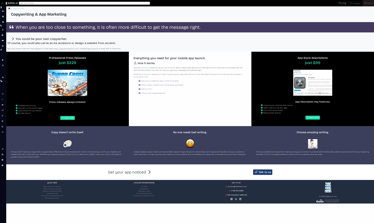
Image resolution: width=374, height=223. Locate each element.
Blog (3, 22)
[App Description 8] (323, 93)
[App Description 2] (302, 93)
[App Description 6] (316, 93)
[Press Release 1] (60, 93)
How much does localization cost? (52, 195)
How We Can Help (3, 149)
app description (194, 68)
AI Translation (144, 189)
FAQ (3, 16)
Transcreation (3, 77)
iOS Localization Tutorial (3, 99)
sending (144, 68)
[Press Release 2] (64, 93)
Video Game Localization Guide (3, 110)
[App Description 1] (298, 93)
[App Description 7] (319, 93)
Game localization (3, 40)
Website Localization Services (52, 191)
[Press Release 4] (71, 93)
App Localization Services (52, 186)
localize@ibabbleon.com (237, 186)
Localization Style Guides (3, 154)
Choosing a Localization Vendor (144, 195)
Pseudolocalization (3, 94)
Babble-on (13, 3)
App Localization (3, 29)
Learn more (68, 118)
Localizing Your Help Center (3, 165)
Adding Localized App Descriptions (3, 115)
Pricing (342, 3)
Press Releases (3, 65)
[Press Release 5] (74, 93)
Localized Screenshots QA (3, 132)
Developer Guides (144, 191)
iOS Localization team (52, 198)
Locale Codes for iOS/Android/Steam (3, 121)
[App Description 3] (305, 93)
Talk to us (264, 172)
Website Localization (3, 46)
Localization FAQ (52, 193)
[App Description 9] (326, 93)
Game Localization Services (52, 189)
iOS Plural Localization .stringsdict (3, 126)
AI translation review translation (3, 35)
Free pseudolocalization (144, 193)
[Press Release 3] (67, 93)
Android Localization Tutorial (3, 105)
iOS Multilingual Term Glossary (3, 160)
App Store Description (3, 60)
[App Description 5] (312, 93)
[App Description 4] (309, 93)
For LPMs (144, 186)
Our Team (3, 11)
